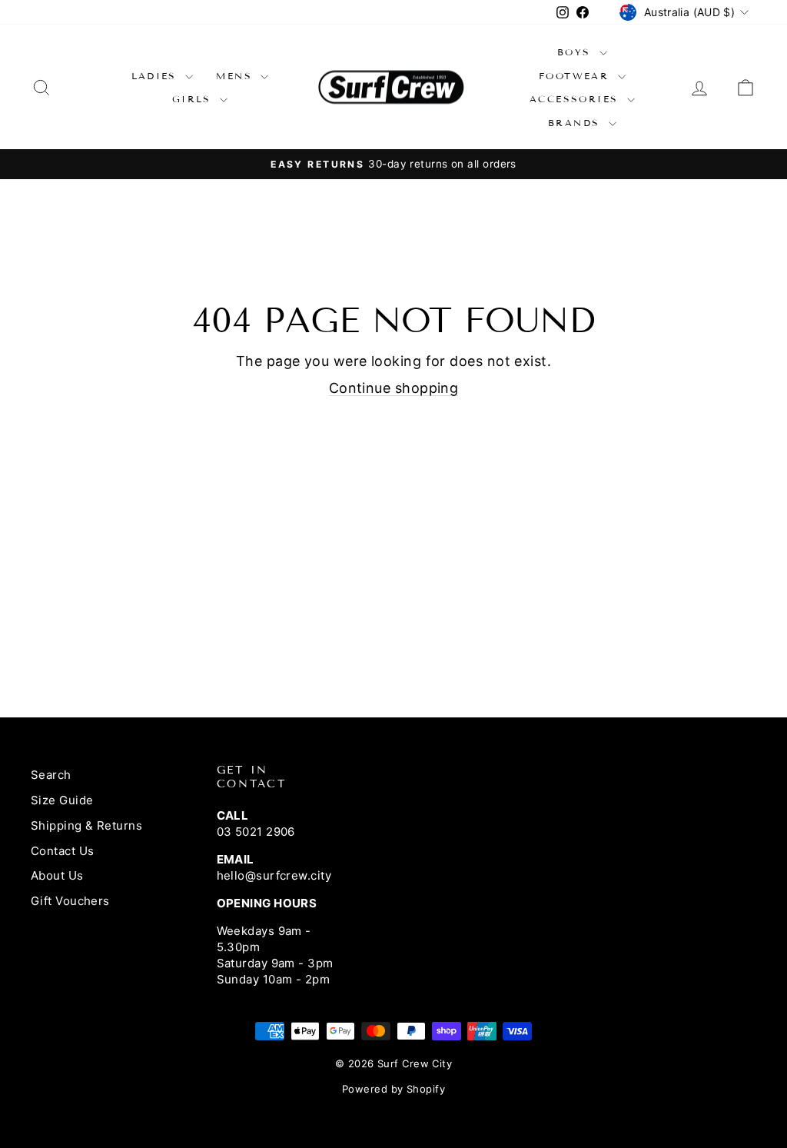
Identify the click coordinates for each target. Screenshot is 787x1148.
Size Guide (62, 800)
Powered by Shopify (393, 1089)
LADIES (156, 76)
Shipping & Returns (86, 825)
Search (51, 774)
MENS (236, 76)
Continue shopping (394, 388)
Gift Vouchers (70, 900)
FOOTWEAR (576, 76)
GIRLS (194, 99)
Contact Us (63, 851)
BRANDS (576, 122)
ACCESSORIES (576, 99)
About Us (57, 875)
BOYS (576, 52)
